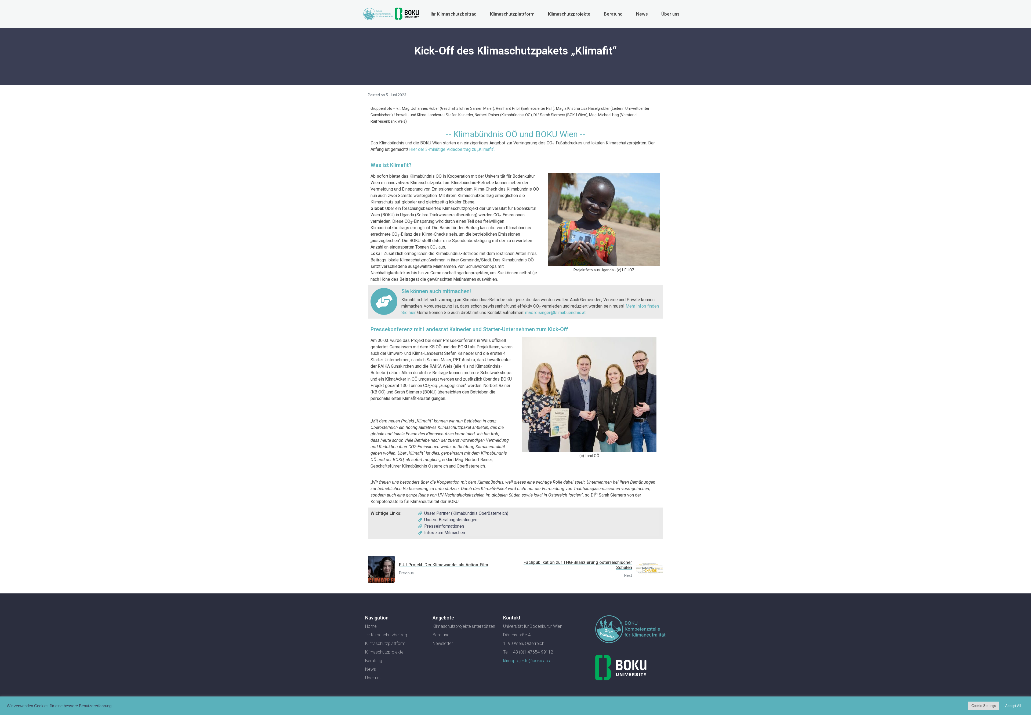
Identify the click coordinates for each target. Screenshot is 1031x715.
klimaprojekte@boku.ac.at (528, 660)
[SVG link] (630, 630)
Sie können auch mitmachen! (436, 291)
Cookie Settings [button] (983, 706)
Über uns (670, 14)
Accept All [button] (1013, 706)
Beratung (613, 14)
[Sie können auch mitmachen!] (384, 301)
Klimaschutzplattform (512, 14)
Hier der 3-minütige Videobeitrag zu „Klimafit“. (452, 149)
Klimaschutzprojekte (569, 14)
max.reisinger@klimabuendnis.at (555, 312)
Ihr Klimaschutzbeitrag (454, 14)
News (642, 14)
